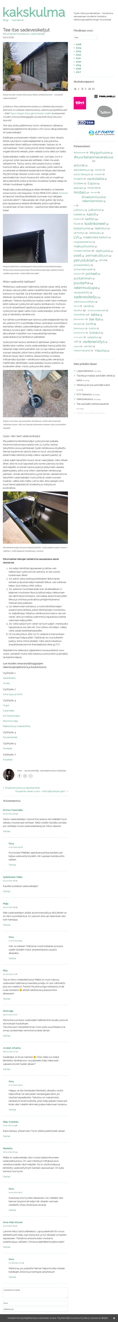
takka (95, 314)
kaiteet (78, 214)
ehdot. (104, 1318)
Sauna (76, 306)
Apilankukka (9, 678)
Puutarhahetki (10, 737)
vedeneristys (94, 341)
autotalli (98, 170)
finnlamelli (92, 187)
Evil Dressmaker (11, 715)
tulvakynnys (79, 332)
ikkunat (94, 192)
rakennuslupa (85, 288)
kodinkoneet (95, 223)
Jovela (6, 683)
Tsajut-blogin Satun (20, 113)
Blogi (5, 20)
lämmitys (79, 232)
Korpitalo (8, 759)
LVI (76, 237)
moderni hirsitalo (82, 250)
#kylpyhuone (100, 152)
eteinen (78, 188)
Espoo (92, 183)
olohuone (103, 251)
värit (76, 341)
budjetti (78, 178)
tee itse (95, 319)
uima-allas (78, 337)
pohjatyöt (78, 274)
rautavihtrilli (81, 292)
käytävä (77, 219)
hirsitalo (80, 192)
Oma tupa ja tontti (13, 694)
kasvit (91, 214)
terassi (78, 323)
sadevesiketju (37, 33)
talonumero (79, 319)
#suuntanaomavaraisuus (16, 33)
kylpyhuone (82, 228)
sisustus (78, 310)
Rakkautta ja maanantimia (17, 726)
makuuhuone (84, 246)
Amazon (63, 193)
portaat (91, 274)
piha (101, 260)
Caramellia (9, 710)
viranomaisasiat (82, 350)
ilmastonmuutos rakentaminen (94, 199)
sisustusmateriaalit (96, 310)
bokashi (98, 174)
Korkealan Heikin (42, 113)
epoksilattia (95, 179)
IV (74, 206)
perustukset (84, 260)
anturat (79, 165)
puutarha (81, 283)
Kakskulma (33, 12)
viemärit (88, 346)
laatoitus (101, 228)
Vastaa (6, 831)
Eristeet (79, 183)
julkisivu (79, 209)
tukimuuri (79, 328)
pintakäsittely (82, 264)
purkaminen (83, 278)
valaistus (92, 337)
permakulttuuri (97, 255)
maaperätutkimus (83, 242)
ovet (77, 255)
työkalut (94, 332)
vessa (77, 346)
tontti (89, 324)
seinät (87, 306)
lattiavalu (95, 232)
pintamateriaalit (83, 269)
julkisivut (94, 210)
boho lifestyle (82, 174)
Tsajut (6, 705)
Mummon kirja (10, 721)
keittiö (89, 219)
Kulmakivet (18, 20)
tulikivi (92, 328)
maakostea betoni (95, 237)
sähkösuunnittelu (84, 301)
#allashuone (80, 152)
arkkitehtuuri (82, 169)
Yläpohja (101, 350)
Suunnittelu (80, 314)
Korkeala (8, 748)
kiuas (77, 223)
